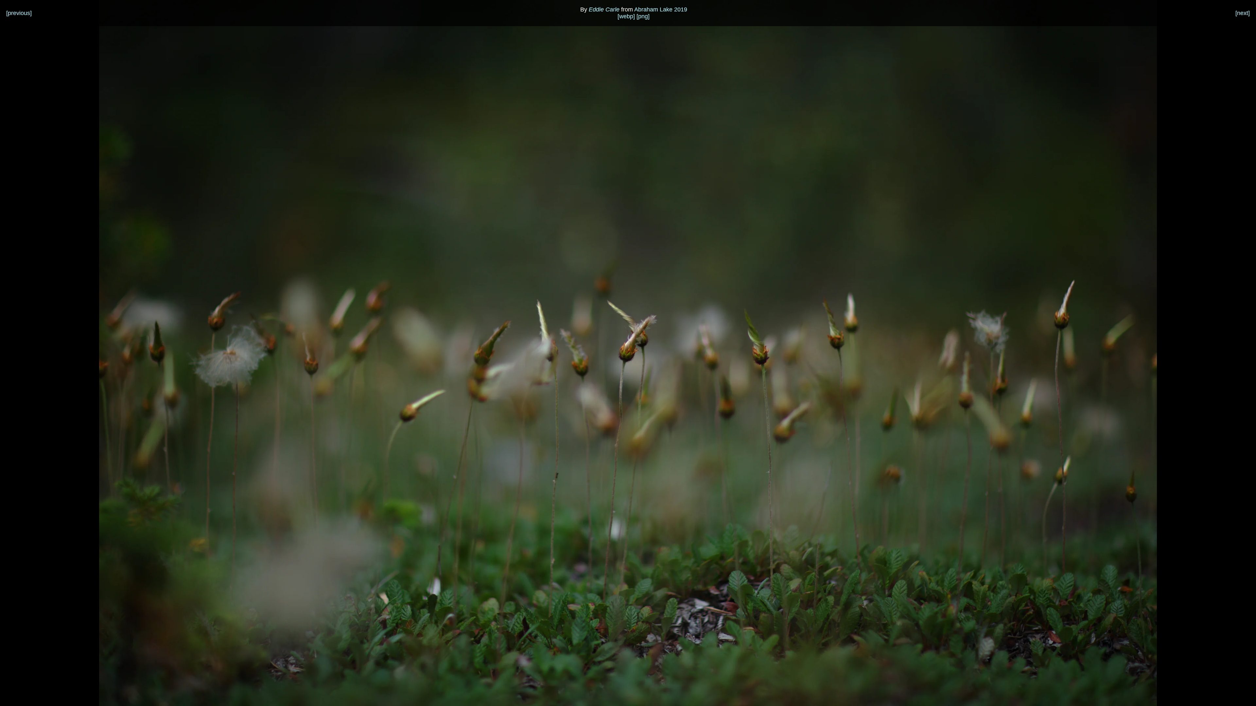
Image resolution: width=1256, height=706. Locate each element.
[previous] (19, 13)
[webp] (626, 16)
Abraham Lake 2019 (660, 9)
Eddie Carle (604, 9)
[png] (643, 16)
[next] (1242, 13)
